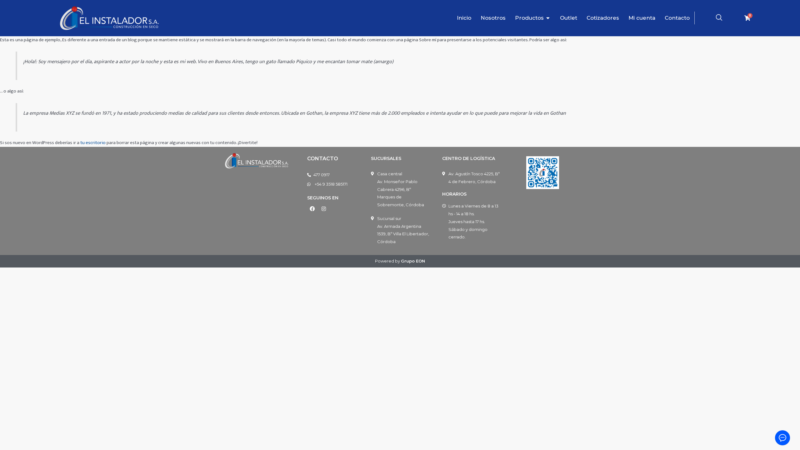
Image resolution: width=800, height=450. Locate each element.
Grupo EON (413, 260)
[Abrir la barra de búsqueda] (719, 17)
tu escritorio (93, 143)
